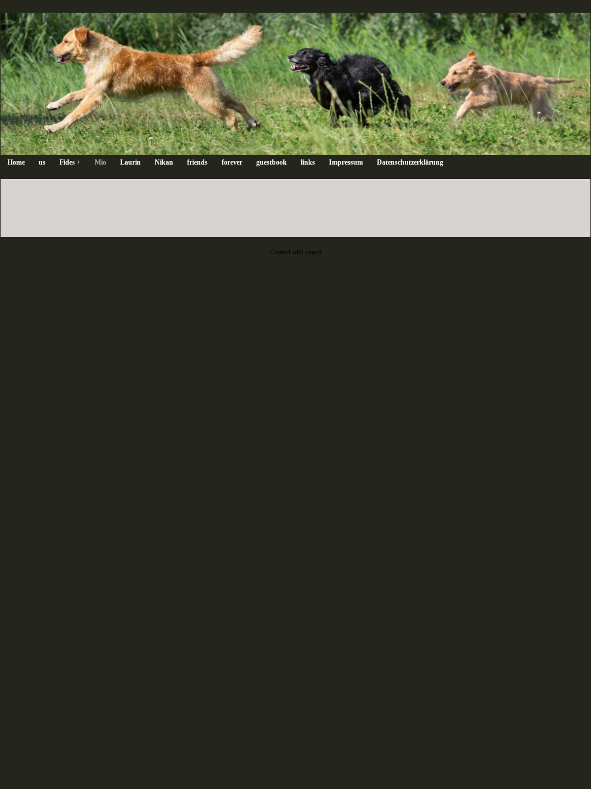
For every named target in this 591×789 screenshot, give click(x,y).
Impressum (346, 162)
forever (232, 162)
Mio (100, 162)
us (42, 162)
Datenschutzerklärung (410, 162)
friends (197, 162)
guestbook (271, 162)
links (308, 162)
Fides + (70, 162)
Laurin (130, 162)
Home (16, 162)
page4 (313, 252)
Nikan (164, 162)
